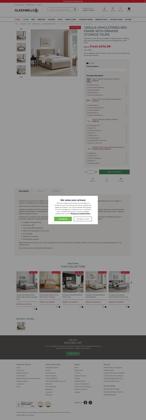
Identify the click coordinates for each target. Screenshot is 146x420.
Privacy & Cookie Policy (80, 214)
